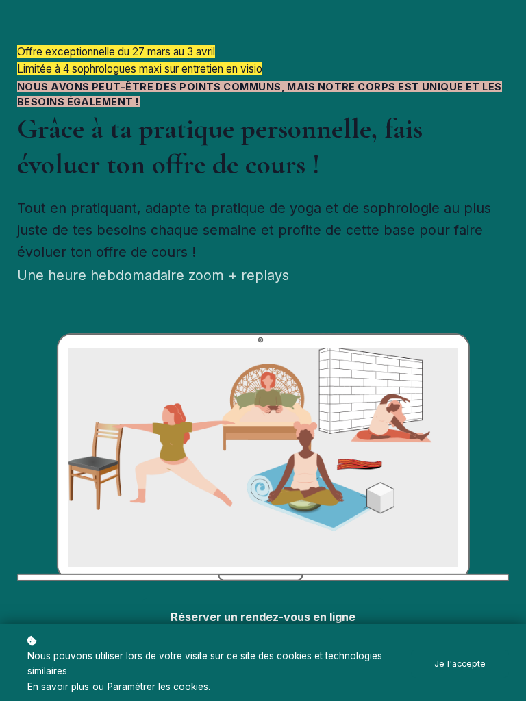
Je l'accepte (460, 664)
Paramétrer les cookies (158, 686)
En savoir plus (58, 686)
